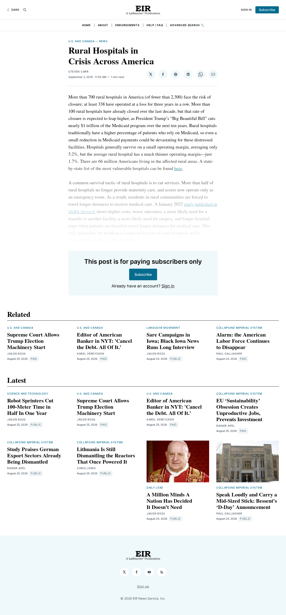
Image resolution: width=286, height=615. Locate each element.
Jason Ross (16, 353)
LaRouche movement (163, 327)
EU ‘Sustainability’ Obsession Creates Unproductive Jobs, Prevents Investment (239, 409)
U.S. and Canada (81, 41)
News (103, 41)
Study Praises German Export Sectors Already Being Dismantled (34, 455)
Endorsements (127, 25)
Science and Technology (27, 393)
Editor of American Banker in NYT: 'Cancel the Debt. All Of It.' (104, 341)
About (103, 25)
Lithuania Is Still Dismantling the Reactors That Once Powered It (106, 455)
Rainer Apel (225, 425)
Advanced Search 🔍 (187, 25)
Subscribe (267, 10)
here (178, 168)
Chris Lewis (86, 468)
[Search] (25, 10)
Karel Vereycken (90, 353)
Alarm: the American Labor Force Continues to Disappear (242, 341)
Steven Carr (78, 71)
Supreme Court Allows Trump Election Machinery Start (33, 341)
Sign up (143, 586)
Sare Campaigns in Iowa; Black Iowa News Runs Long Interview (173, 341)
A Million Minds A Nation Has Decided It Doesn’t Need (169, 500)
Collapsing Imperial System (239, 327)
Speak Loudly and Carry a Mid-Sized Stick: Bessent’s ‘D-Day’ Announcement (246, 500)
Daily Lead (155, 487)
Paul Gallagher (229, 353)
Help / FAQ (155, 25)
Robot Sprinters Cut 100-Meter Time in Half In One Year (30, 406)
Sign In (246, 9)
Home (86, 25)
